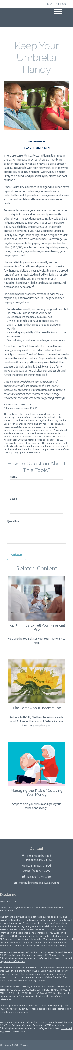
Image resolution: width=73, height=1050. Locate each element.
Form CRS (11, 901)
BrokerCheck (6, 910)
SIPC (37, 971)
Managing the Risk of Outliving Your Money (36, 793)
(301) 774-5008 (56, 3)
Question (13, 521)
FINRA (31, 971)
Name (13, 476)
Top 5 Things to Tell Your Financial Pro (36, 627)
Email (13, 498)
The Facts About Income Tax (36, 708)
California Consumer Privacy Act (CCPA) (31, 955)
